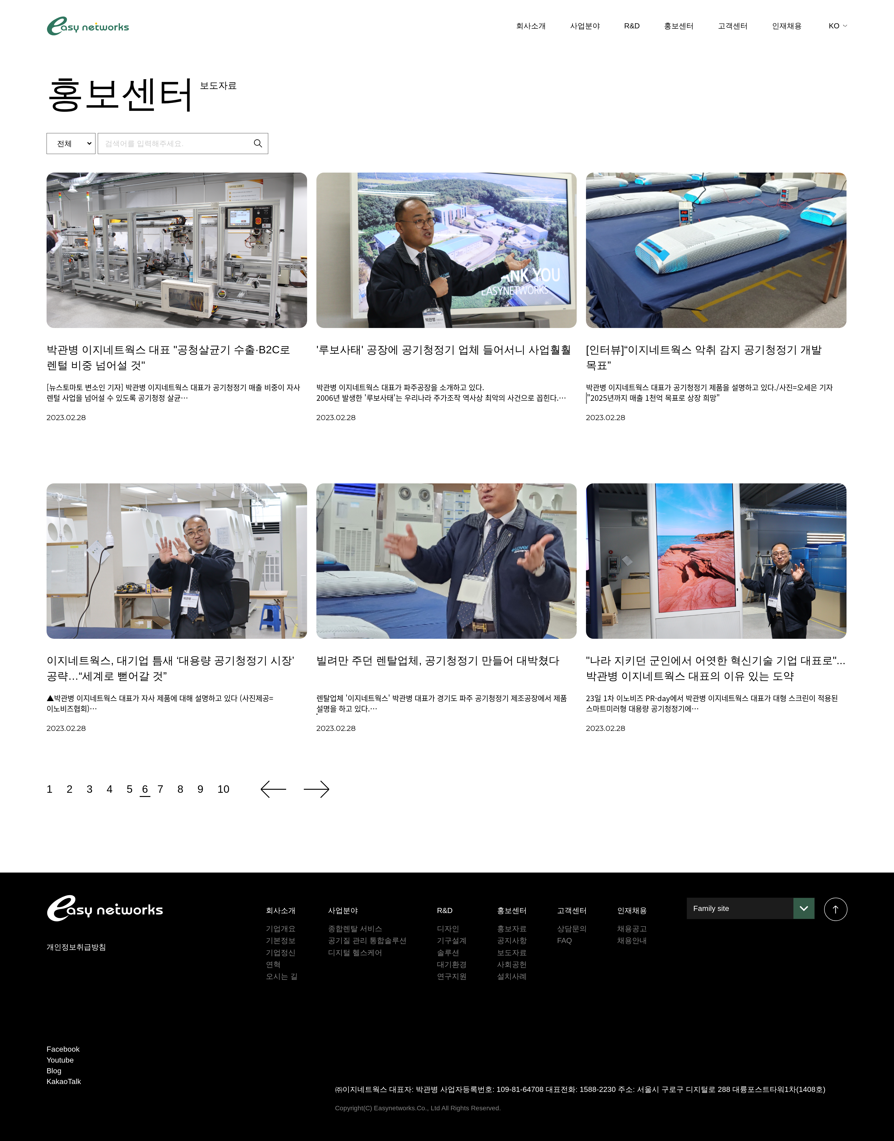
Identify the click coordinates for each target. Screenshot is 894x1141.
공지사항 (512, 940)
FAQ (564, 940)
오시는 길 (282, 976)
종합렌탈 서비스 (355, 928)
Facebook (63, 1049)
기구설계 (452, 940)
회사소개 (531, 26)
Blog (54, 1071)
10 (223, 789)
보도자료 (512, 952)
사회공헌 (512, 964)
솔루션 (448, 952)
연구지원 (452, 976)
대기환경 (452, 964)
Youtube (60, 1060)
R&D (632, 26)
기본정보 (281, 940)
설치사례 (512, 976)
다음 (317, 789)
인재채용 (787, 26)
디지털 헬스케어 (355, 952)
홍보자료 (512, 928)
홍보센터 (679, 26)
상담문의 (572, 928)
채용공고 (632, 928)
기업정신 (281, 952)
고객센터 (733, 26)
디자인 (448, 928)
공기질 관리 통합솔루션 (367, 940)
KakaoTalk (64, 1081)
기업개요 (281, 928)
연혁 (273, 964)
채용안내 (632, 940)
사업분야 (585, 26)
